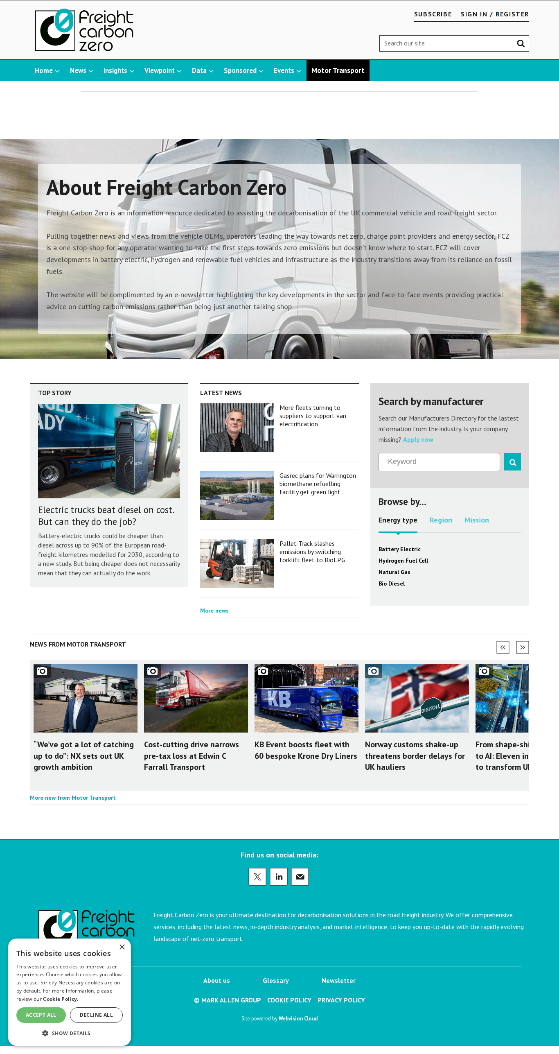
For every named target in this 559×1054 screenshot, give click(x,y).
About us (216, 980)
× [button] (122, 947)
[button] (69, 1033)
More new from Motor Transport (73, 797)
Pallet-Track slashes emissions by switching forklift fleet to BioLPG (312, 551)
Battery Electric (400, 549)
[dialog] (69, 992)
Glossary (276, 980)
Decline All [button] (96, 1014)
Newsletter (339, 980)
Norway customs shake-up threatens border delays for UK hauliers (415, 755)
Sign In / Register (495, 14)
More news (214, 610)
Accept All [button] (41, 1014)
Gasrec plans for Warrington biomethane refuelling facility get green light (318, 483)
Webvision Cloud (298, 1018)
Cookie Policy (289, 1000)
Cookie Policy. (60, 998)
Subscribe (433, 14)
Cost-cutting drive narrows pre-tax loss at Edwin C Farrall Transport (191, 755)
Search (522, 41)
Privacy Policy (341, 1000)
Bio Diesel (392, 583)
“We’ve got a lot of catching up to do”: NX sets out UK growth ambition (84, 755)
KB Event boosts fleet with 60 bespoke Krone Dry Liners (306, 750)
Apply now (418, 439)
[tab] (398, 523)
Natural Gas (394, 572)
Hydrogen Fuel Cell (403, 560)
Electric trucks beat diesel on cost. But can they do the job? (106, 515)
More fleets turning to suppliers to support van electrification (313, 415)
